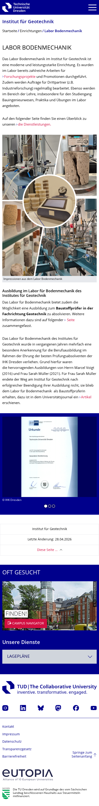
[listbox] (49, 464)
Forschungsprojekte (19, 77)
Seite (70, 320)
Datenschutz (12, 741)
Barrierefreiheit (14, 756)
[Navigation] (92, 7)
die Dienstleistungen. (34, 124)
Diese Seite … (47, 550)
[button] (45, 506)
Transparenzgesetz (17, 749)
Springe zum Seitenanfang (82, 754)
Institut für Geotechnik (28, 22)
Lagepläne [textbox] (18, 657)
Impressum (11, 734)
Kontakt (8, 726)
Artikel (86, 397)
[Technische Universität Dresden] (16, 7)
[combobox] (49, 657)
